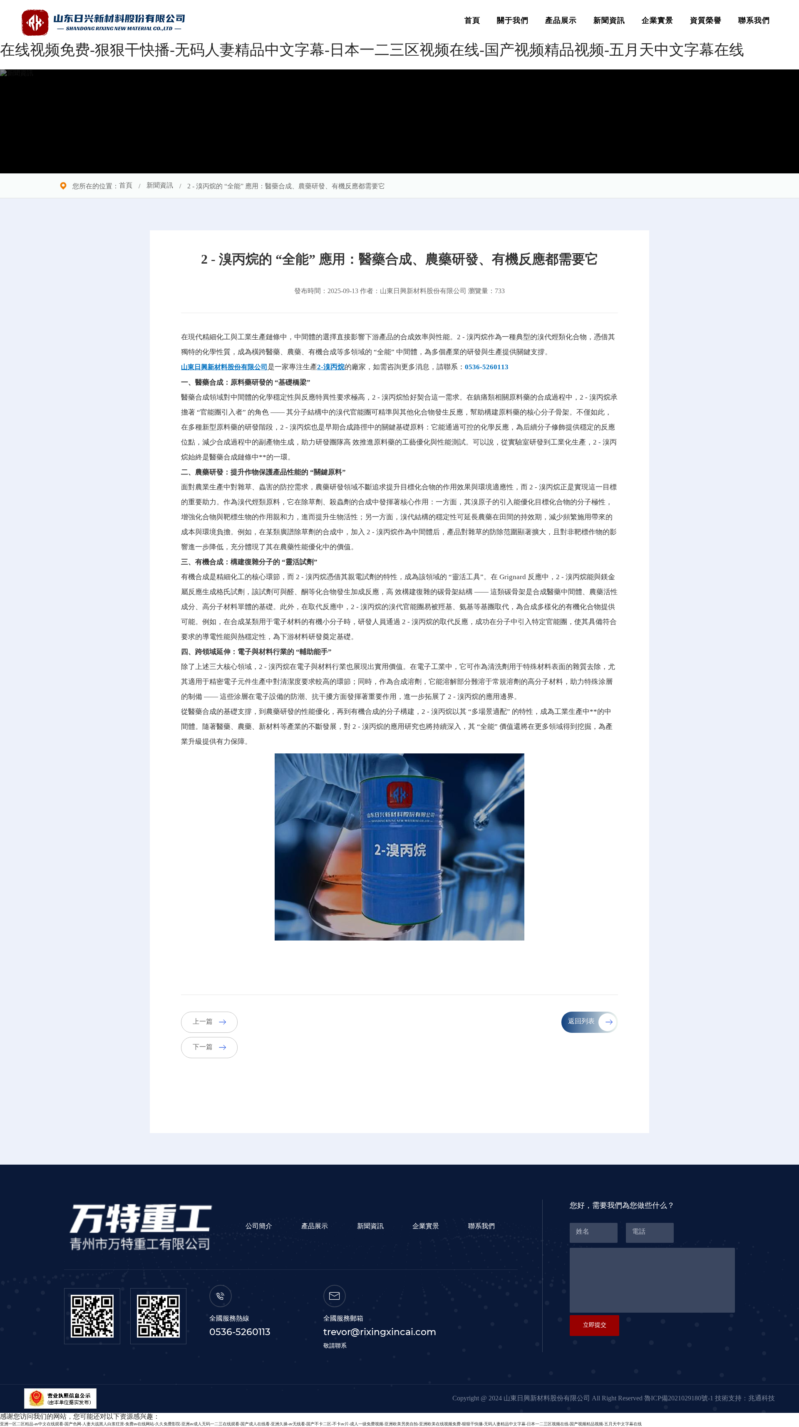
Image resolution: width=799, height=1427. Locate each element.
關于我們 (513, 21)
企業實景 (657, 21)
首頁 (472, 21)
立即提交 (594, 1325)
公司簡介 (259, 1226)
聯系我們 (754, 21)
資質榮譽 (706, 21)
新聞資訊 (609, 21)
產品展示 (561, 21)
